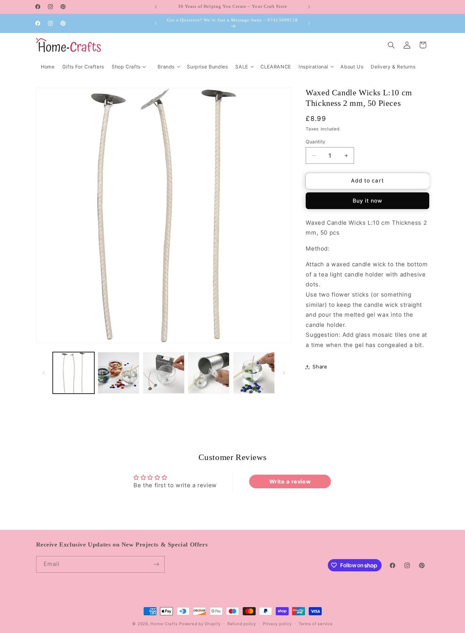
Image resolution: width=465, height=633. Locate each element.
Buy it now (368, 200)
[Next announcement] (309, 7)
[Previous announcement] (155, 7)
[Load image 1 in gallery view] (73, 373)
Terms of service (316, 623)
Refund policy (241, 623)
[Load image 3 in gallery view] (164, 373)
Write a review (290, 481)
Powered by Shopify (199, 623)
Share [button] (319, 367)
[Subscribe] (156, 564)
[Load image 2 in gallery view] (118, 373)
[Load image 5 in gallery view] (254, 373)
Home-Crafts (163, 623)
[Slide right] (283, 372)
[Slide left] (43, 372)
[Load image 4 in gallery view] (208, 373)
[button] (168, 67)
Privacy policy (277, 623)
